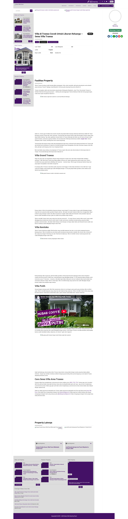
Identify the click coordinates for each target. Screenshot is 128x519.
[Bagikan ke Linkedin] (116, 36)
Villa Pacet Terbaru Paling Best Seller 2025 (23, 504)
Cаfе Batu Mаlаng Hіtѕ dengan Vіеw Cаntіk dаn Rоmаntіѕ (27, 500)
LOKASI (84, 5)
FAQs (95, 5)
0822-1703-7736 (74, 382)
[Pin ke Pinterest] (119, 36)
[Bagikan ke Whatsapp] (114, 36)
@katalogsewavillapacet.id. (64, 394)
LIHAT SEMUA (18, 41)
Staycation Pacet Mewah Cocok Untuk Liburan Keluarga (26, 506)
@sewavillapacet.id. (65, 392)
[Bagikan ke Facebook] (109, 36)
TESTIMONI (78, 5)
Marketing (115, 26)
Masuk (111, 1)
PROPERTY (71, 5)
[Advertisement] (64, 67)
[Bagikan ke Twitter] (111, 36)
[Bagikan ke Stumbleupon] (122, 36)
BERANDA (64, 5)
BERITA (89, 5)
